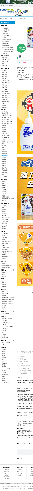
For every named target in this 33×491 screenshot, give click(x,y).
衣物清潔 (4, 163)
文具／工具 (4, 225)
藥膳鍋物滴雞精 (5, 101)
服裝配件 (4, 227)
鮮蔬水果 (4, 107)
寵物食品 (4, 283)
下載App (2, 5)
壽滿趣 (3, 378)
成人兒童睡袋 (5, 233)
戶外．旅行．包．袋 (7, 237)
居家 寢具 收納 (5, 203)
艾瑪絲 (3, 353)
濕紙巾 (3, 143)
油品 (3, 84)
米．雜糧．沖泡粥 (6, 93)
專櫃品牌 (3, 340)
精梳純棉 (4, 295)
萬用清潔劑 (4, 151)
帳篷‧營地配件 (5, 243)
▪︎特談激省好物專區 (6, 39)
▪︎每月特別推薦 (5, 35)
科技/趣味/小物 (5, 219)
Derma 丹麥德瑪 (6, 322)
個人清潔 (4, 145)
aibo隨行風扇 (5, 374)
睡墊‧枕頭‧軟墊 (6, 241)
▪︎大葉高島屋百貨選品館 (7, 51)
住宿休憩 (4, 129)
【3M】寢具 (5, 221)
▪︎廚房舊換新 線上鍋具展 (7, 47)
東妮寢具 (3, 289)
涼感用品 (4, 258)
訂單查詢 (20, 473)
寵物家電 (4, 284)
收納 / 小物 (4, 223)
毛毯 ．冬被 (5, 291)
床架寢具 (4, 205)
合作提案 (20, 475)
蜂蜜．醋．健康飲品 (7, 60)
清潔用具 (4, 157)
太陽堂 (3, 359)
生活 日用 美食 (8, 18)
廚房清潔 (4, 147)
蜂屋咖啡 (4, 380)
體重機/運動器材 (6, 267)
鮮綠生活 (4, 367)
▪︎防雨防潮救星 (5, 45)
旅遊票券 (4, 131)
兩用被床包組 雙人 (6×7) (8, 299)
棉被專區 (4, 309)
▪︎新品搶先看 (5, 28)
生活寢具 (4, 189)
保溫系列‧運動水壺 (7, 251)
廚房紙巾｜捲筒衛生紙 (7, 142)
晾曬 (3, 207)
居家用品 (4, 181)
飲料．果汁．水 (5, 58)
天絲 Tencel (5, 293)
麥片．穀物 (4, 76)
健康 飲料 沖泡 (5, 55)
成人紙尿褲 (4, 176)
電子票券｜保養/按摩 (7, 123)
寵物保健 (4, 286)
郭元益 (3, 365)
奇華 (3, 361)
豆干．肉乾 (4, 89)
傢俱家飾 (4, 213)
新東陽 (3, 351)
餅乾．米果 (4, 72)
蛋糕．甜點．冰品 (6, 82)
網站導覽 (7, 478)
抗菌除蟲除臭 (5, 155)
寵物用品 (4, 187)
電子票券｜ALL (5, 135)
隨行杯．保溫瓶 (5, 197)
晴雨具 (3, 239)
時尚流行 (4, 191)
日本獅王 (4, 336)
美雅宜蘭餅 (4, 363)
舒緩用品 (4, 263)
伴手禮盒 (4, 70)
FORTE (4, 344)
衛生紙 (3, 140)
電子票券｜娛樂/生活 (7, 121)
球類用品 (4, 272)
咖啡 (3, 63)
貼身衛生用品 (5, 172)
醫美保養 (3, 311)
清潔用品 (4, 281)
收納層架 (4, 215)
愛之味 (3, 355)
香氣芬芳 (4, 209)
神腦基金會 (6, 471)
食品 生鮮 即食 (5, 68)
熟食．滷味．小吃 (6, 95)
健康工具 (3, 261)
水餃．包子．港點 (6, 97)
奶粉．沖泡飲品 (5, 61)
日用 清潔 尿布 (22, 18)
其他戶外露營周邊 (6, 256)
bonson (4, 349)
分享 (19, 62)
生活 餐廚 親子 (5, 179)
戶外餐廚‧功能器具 (7, 247)
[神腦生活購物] (14, 11)
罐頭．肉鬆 (4, 87)
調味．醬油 (4, 86)
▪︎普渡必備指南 (5, 30)
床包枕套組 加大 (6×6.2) (7, 301)
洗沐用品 (4, 167)
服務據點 (6, 5)
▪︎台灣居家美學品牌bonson (8, 49)
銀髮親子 (4, 195)
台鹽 (3, 332)
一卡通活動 (4, 32)
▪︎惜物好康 (4, 53)
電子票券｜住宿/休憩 (7, 117)
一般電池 (4, 211)
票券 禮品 (3, 109)
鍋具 (3, 183)
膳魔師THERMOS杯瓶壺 (8, 199)
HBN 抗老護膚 (5, 313)
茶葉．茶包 (4, 65)
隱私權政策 (6, 476)
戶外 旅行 (3, 231)
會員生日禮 (20, 471)
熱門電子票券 (5, 112)
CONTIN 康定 (5, 320)
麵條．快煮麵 (5, 91)
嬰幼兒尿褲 (4, 169)
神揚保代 (11, 5)
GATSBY (4, 324)
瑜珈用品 (4, 276)
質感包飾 (4, 228)
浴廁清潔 (4, 149)
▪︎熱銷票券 (4, 37)
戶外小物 (4, 253)
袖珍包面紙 (4, 153)
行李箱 (3, 235)
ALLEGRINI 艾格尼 (6, 342)
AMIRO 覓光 (5, 338)
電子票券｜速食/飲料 (7, 114)
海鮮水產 (4, 105)
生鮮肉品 (4, 103)
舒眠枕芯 (4, 307)
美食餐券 (4, 125)
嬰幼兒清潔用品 (5, 171)
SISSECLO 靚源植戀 (7, 318)
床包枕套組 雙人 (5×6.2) (7, 303)
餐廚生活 (4, 185)
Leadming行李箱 (6, 368)
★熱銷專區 (4, 25)
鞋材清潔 (4, 161)
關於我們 (7, 473)
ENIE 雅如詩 (5, 328)
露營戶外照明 (5, 249)
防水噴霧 (4, 159)
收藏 (25, 62)
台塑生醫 (4, 330)
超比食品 (4, 370)
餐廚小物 (4, 200)
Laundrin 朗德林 (6, 382)
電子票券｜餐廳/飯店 (7, 119)
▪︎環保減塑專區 (5, 41)
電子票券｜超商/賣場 (7, 115)
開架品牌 (3, 316)
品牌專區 (3, 347)
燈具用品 (4, 245)
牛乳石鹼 (4, 334)
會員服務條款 (7, 475)
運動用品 (3, 270)
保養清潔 (4, 165)
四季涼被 (4, 305)
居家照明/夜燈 (5, 217)
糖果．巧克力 (5, 78)
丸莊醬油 (4, 357)
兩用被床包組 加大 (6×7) (8, 297)
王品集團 (4, 127)
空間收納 (4, 193)
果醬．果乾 (4, 74)
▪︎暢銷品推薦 (5, 33)
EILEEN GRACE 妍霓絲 (7, 326)
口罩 (3, 174)
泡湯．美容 (4, 133)
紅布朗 (3, 376)
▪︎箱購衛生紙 (5, 43)
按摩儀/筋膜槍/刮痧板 (7, 265)
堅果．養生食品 (5, 80)
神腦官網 (7, 469)
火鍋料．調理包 (5, 99)
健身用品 (4, 274)
